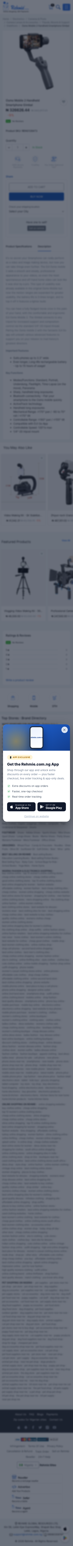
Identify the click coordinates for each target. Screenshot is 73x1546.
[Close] (64, 730)
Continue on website (36, 816)
